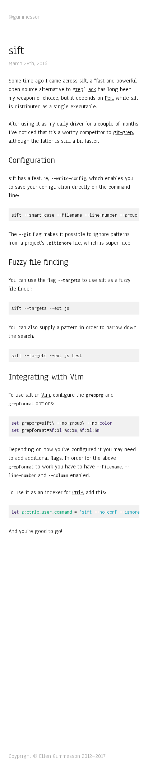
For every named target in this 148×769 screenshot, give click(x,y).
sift (83, 80)
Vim (45, 394)
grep (78, 89)
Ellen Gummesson (59, 756)
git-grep (123, 132)
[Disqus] (74, 642)
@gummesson (25, 16)
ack (92, 89)
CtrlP (77, 492)
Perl (109, 98)
